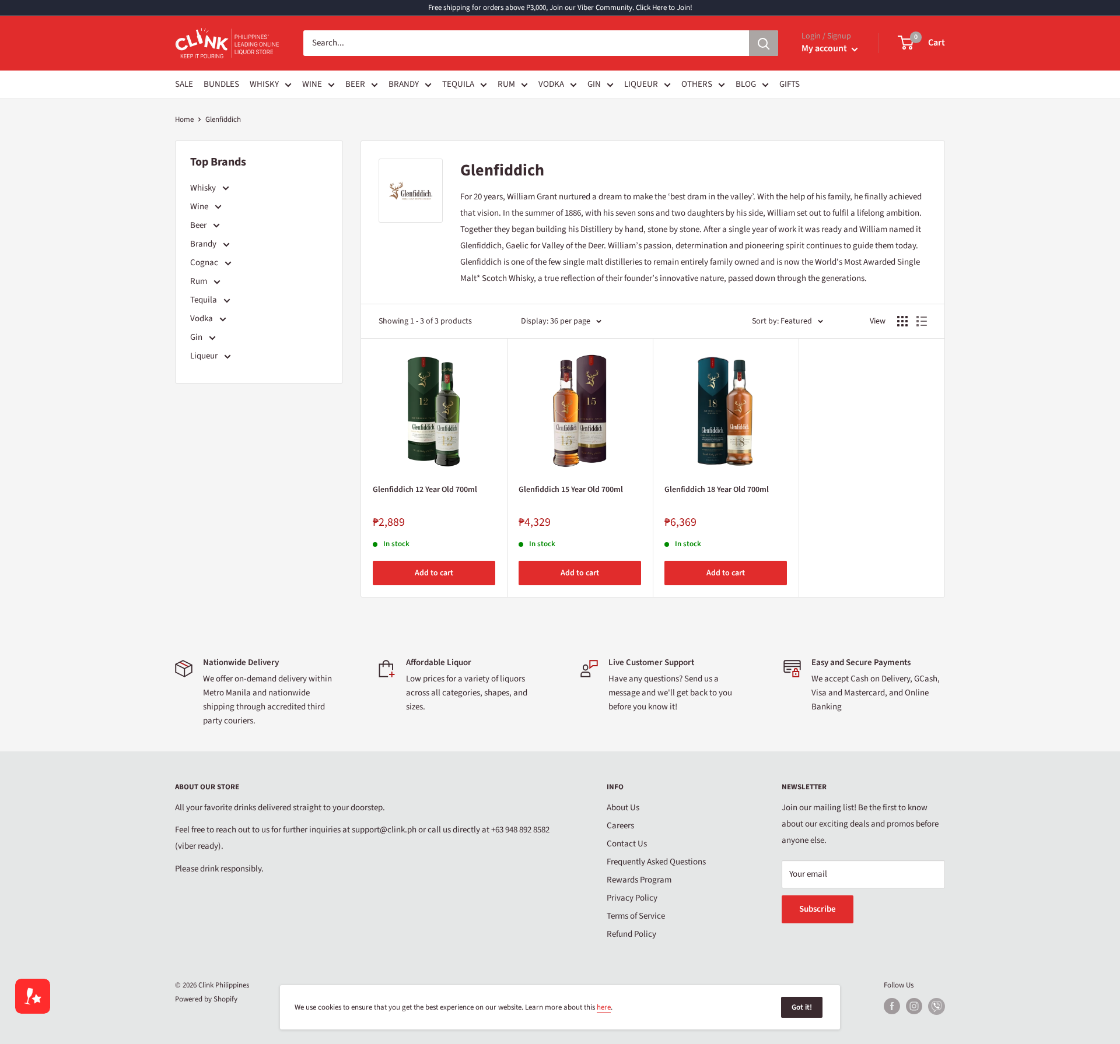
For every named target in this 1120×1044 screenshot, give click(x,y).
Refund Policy (631, 934)
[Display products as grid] (902, 321)
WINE (312, 84)
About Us (623, 808)
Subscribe (817, 909)
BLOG (746, 84)
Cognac (205, 262)
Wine (200, 207)
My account (825, 48)
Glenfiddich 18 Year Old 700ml (716, 489)
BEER (355, 84)
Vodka (202, 318)
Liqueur (204, 356)
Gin (197, 337)
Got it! (802, 1007)
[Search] (763, 43)
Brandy (204, 244)
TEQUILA (458, 84)
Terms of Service (636, 916)
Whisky (204, 188)
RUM (506, 84)
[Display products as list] (921, 321)
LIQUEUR (641, 84)
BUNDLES (221, 84)
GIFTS (789, 84)
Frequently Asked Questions (656, 862)
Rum (199, 281)
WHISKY (264, 84)
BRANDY (403, 84)
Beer (199, 225)
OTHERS (696, 84)
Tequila (204, 300)
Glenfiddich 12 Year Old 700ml (425, 489)
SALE (184, 84)
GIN (594, 84)
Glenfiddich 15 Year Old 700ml (571, 489)
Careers (620, 826)
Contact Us (627, 844)
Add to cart (434, 573)
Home (184, 119)
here (604, 1007)
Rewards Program (639, 880)
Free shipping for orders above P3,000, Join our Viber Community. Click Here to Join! (560, 7)
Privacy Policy (632, 898)
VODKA (551, 84)
